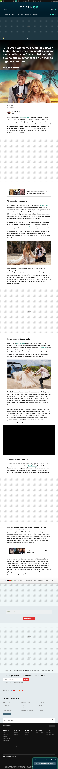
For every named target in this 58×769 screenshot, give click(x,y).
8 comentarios (8, 67)
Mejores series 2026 (17, 670)
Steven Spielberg (25, 38)
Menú (5, 9)
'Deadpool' (43, 347)
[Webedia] (7, 726)
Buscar (52, 720)
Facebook (48, 14)
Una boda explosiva (39, 580)
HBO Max (41, 708)
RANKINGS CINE (28, 14)
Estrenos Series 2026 (45, 670)
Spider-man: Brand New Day (27, 710)
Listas (40, 705)
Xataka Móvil (5, 734)
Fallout (49, 38)
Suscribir (26, 679)
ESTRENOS (11, 14)
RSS (20, 690)
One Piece (38, 38)
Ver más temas (7, 714)
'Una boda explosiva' (25, 117)
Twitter (55, 14)
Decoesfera (5, 748)
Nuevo (52, 9)
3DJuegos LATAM (17, 759)
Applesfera (5, 736)
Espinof (29, 7)
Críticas (20, 580)
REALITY (17, 14)
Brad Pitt (44, 38)
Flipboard (50, 14)
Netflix (22, 705)
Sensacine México (28, 759)
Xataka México (6, 759)
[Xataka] (1, 1)
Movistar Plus (6, 705)
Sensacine (27, 732)
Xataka (4, 732)
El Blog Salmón (17, 746)
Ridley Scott (32, 38)
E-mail (20, 67)
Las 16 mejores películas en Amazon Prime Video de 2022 (37, 551)
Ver (29, 618)
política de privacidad (19, 682)
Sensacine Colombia (29, 761)
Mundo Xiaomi (6, 740)
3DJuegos (16, 732)
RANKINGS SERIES (36, 14)
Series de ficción (6, 702)
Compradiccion (6, 750)
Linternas (41, 710)
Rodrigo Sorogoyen (8, 38)
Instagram (45, 14)
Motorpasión (48, 732)
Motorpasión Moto (50, 734)
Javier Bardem (17, 38)
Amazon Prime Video (28, 580)
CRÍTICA (6, 14)
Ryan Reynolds (20, 343)
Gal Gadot (54, 38)
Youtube (53, 14)
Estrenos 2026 (36, 670)
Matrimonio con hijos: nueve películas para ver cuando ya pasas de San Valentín (38, 192)
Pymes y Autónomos (18, 748)
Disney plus (41, 702)
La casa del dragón (7, 710)
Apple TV (5, 708)
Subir (51, 726)
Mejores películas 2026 (27, 670)
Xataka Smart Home (7, 738)
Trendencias (5, 746)
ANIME (22, 14)
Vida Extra (16, 734)
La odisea (23, 708)
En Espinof (29, 189)
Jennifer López (44, 205)
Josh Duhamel (26, 227)
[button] (15, 112)
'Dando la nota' (32, 466)
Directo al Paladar (39, 732)
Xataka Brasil (5, 761)
